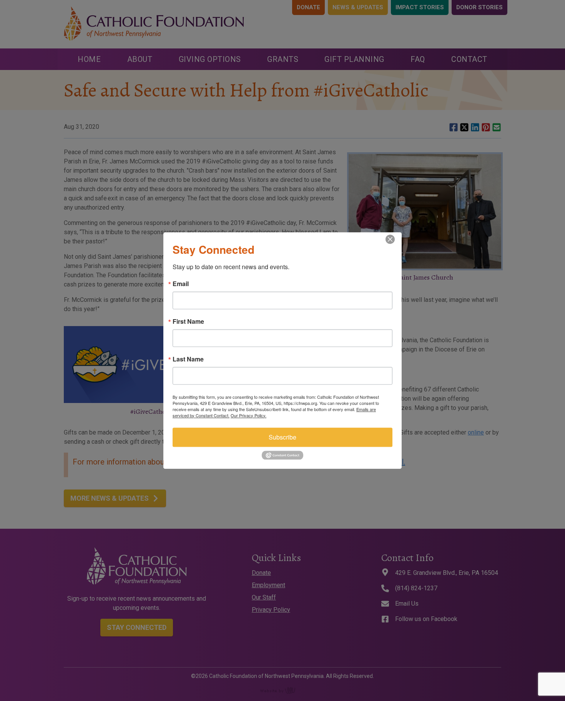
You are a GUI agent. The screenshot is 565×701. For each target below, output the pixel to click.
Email (181, 284)
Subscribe (282, 437)
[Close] (394, 239)
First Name (188, 321)
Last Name (188, 359)
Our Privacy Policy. (248, 415)
